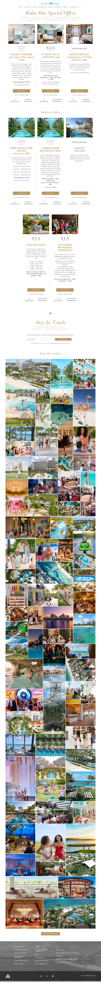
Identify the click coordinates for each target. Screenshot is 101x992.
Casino (35, 7)
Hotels (20, 7)
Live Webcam (73, 7)
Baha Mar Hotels (19, 946)
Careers (37, 946)
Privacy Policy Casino (42, 960)
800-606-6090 (57, 101)
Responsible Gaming (41, 964)
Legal (36, 954)
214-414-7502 (73, 101)
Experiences (42, 7)
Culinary (50, 7)
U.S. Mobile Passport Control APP (41, 950)
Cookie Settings (61, 962)
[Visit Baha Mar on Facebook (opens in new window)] (41, 976)
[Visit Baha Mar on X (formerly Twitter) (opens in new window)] (47, 976)
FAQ (57, 946)
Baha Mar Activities (20, 953)
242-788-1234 (28, 101)
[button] (28, 374)
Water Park (27, 7)
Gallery (65, 7)
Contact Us (59, 950)
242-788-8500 (86, 101)
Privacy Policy (55, 343)
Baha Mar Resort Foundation (19, 956)
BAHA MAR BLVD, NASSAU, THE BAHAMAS (67, 953)
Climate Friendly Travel (21, 960)
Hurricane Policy (19, 964)
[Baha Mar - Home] (50, 3)
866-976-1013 (15, 101)
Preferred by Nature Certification (66, 959)
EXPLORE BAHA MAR (50, 934)
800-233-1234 (15, 204)
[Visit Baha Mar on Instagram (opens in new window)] (53, 976)
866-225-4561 (44, 101)
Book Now (21, 91)
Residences (58, 7)
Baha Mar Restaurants (21, 950)
